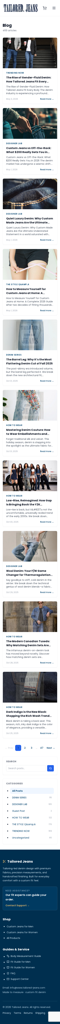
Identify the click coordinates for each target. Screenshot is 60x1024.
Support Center (20, 979)
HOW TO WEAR (14, 425)
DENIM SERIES (14, 355)
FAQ (13, 973)
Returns (28, 1013)
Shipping (40, 1013)
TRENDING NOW (15, 73)
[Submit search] (50, 768)
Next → (51, 748)
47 (41, 748)
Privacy (7, 1013)
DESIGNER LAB (14, 143)
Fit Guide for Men (20, 961)
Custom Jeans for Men (20, 926)
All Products (13, 938)
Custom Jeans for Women (22, 932)
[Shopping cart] (44, 8)
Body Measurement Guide (26, 956)
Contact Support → (18, 905)
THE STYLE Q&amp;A (17, 284)
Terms (17, 1013)
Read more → (47, 99)
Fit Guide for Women (23, 967)
